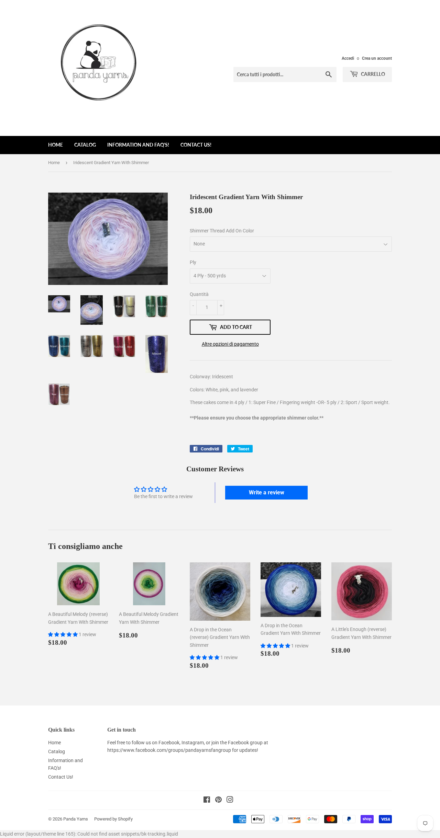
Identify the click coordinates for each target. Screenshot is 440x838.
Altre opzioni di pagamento (230, 344)
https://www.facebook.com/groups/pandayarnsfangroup (169, 750)
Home (55, 145)
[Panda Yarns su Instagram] (230, 800)
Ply (193, 262)
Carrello (372, 74)
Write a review (266, 492)
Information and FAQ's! (138, 145)
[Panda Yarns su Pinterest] (218, 800)
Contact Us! (195, 145)
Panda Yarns (75, 819)
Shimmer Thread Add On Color (222, 230)
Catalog (85, 145)
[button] (63, 634)
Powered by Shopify (113, 819)
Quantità (199, 294)
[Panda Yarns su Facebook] (206, 800)
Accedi (348, 58)
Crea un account (377, 58)
